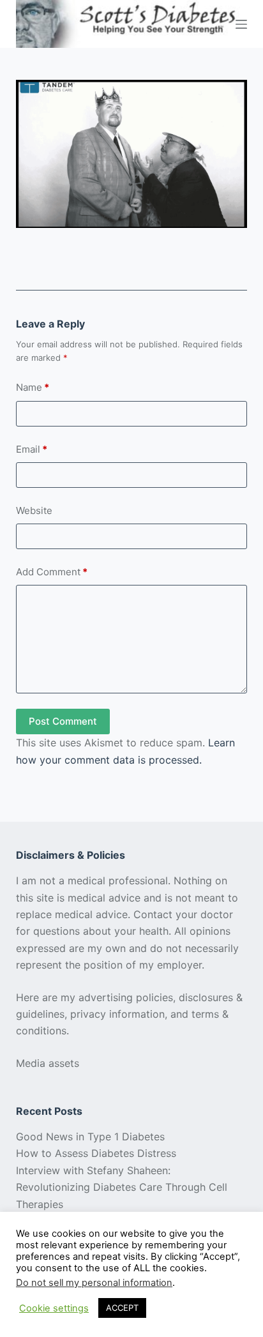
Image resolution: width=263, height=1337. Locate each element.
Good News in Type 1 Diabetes (90, 1136)
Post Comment (63, 721)
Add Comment (51, 572)
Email (31, 449)
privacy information (117, 1014)
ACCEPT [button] (122, 1308)
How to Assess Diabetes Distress (96, 1153)
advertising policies (126, 997)
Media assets (47, 1063)
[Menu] (241, 24)
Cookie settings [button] (54, 1308)
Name (32, 387)
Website (34, 510)
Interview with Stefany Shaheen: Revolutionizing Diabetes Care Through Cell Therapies (121, 1187)
